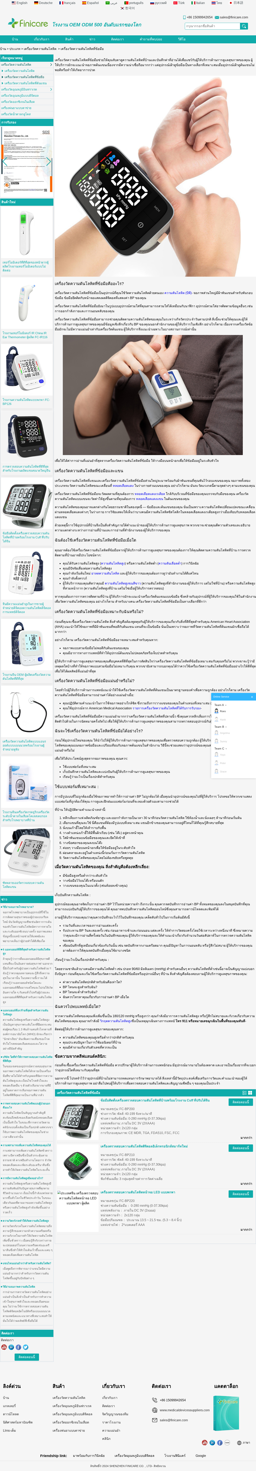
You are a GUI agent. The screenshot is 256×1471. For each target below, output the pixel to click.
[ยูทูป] (4, 1347)
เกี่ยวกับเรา (41, 39)
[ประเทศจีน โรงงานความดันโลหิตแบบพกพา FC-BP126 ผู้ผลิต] (27, 370)
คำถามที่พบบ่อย (151, 39)
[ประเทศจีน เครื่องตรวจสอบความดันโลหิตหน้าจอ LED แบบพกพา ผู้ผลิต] (77, 1198)
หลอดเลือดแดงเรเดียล (150, 494)
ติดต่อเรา (117, 39)
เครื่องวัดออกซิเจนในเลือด (18, 101)
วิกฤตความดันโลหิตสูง (116, 1021)
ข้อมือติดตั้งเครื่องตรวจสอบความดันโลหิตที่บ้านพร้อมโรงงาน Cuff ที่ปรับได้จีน (26, 537)
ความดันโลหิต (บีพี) (178, 293)
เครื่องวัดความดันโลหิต (40, 49)
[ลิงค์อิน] (11, 1347)
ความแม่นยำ (111, 1430)
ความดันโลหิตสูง (113, 563)
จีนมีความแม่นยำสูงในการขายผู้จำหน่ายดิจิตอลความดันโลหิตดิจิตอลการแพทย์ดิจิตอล (27, 608)
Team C (219, 748)
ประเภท (14, 49)
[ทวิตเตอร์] (26, 1347)
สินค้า (69, 39)
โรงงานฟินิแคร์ (175, 1455)
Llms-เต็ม (9, 1430)
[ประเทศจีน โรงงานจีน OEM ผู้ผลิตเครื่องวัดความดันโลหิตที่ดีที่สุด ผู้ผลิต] (27, 644)
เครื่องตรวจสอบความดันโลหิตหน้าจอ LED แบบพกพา (138, 1192)
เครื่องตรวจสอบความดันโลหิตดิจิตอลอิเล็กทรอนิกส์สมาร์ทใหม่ (144, 1146)
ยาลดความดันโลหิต (105, 573)
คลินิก (106, 1438)
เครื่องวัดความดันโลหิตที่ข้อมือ (24, 77)
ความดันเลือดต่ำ (169, 563)
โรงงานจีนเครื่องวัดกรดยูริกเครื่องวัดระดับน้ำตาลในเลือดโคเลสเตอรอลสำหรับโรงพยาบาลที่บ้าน (26, 816)
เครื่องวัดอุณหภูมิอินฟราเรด (19, 89)
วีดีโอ (182, 39)
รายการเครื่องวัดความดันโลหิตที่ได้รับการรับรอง (167, 708)
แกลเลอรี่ (9, 1406)
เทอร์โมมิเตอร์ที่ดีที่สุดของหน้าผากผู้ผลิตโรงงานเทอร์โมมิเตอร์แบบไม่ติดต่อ (26, 266)
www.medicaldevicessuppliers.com (180, 1410)
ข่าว (92, 39)
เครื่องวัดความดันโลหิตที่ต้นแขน (26, 83)
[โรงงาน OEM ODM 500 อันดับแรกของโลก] (28, 23)
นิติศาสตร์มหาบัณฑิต (18, 1422)
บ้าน (15, 39)
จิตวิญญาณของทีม (115, 1414)
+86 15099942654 (200, 17)
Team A (219, 705)
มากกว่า (246, 1137)
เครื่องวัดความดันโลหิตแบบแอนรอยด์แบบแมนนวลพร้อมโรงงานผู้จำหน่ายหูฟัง (24, 745)
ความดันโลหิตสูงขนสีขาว (123, 583)
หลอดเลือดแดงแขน (149, 499)
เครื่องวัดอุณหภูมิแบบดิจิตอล (20, 95)
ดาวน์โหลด (11, 1414)
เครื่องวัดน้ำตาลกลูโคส (16, 114)
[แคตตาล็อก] (226, 1397)
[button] (48, 161)
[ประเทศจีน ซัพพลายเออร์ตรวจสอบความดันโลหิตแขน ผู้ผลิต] (27, 853)
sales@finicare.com (234, 17)
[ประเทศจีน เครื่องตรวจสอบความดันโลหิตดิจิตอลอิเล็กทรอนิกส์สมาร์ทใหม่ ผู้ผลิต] (77, 1165)
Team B (219, 726)
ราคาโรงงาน (111, 1422)
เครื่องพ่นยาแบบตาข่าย (16, 108)
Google (201, 1455)
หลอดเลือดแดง (123, 485)
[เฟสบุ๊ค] (18, 1347)
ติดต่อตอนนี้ (27, 1357)
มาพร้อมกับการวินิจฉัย (89, 1455)
